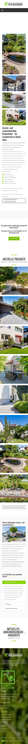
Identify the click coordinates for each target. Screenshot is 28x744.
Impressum (4, 737)
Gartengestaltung (6, 714)
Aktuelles (4, 728)
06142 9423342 (14, 238)
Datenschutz (11, 737)
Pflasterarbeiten (6, 717)
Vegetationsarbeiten (7, 719)
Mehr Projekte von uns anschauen (14, 507)
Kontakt (4, 731)
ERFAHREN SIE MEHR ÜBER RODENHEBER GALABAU (10, 200)
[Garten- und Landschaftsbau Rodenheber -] (14, 4)
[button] (3, 741)
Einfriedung (5, 722)
